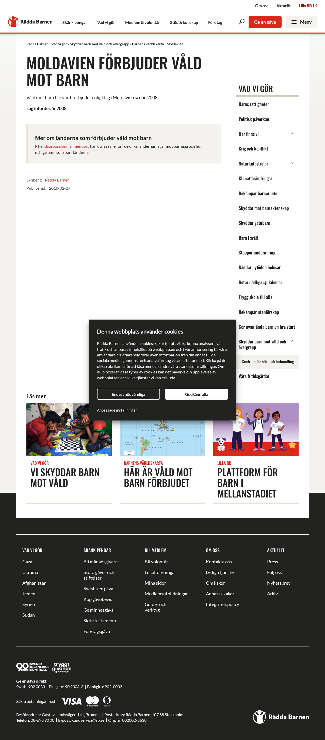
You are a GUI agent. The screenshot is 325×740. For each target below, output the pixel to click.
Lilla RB (305, 5)
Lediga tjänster (220, 572)
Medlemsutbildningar (162, 593)
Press (272, 561)
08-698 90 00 (42, 720)
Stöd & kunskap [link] (184, 22)
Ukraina (30, 572)
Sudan (28, 615)
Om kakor (215, 583)
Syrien (28, 604)
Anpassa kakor (220, 593)
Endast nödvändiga (128, 394)
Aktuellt (284, 5)
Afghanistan (34, 583)
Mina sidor (155, 583)
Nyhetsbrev (278, 583)
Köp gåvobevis (98, 599)
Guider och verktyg (155, 607)
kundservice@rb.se (88, 720)
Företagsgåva (97, 631)
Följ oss (274, 572)
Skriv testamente (100, 620)
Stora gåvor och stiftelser (99, 575)
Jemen (28, 593)
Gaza (27, 561)
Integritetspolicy (222, 604)
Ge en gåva (265, 22)
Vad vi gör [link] (106, 22)
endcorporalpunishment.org (64, 146)
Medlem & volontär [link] (142, 22)
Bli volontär (156, 561)
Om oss (261, 5)
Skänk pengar (97, 550)
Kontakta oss (219, 561)
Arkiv (272, 593)
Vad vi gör (32, 550)
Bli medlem (155, 550)
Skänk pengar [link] (74, 22)
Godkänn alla (196, 394)
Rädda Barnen (57, 179)
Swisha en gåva (98, 588)
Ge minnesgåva (98, 610)
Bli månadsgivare (101, 561)
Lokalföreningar (160, 572)
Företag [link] (215, 22)
